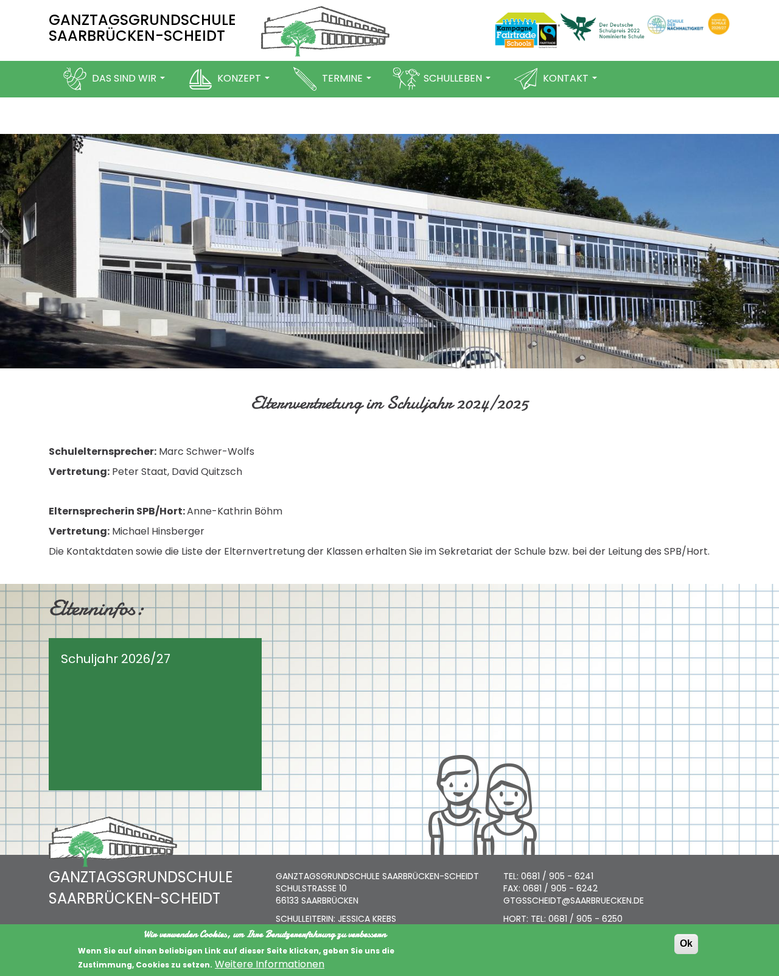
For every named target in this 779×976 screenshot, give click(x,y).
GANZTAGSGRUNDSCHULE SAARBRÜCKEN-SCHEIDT (142, 28)
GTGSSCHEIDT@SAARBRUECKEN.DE (573, 900)
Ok (686, 943)
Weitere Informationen (269, 964)
